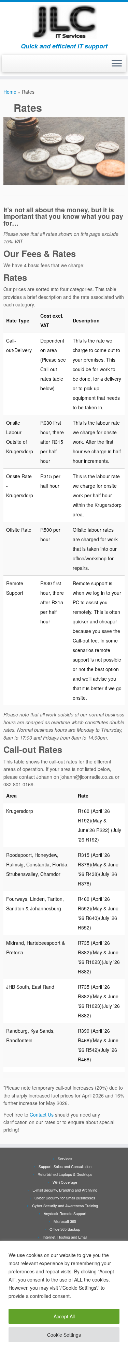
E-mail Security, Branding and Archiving (64, 1190)
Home (9, 91)
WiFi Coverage (65, 1182)
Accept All (64, 1316)
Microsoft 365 (65, 1221)
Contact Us (42, 1114)
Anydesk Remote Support (65, 1213)
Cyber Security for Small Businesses (64, 1197)
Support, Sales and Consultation (65, 1166)
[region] (64, 1294)
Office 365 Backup (64, 1229)
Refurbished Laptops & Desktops (65, 1174)
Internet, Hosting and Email (65, 1237)
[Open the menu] (117, 64)
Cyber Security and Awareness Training (65, 1205)
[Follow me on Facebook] (7, 65)
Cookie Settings (64, 1334)
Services (65, 1158)
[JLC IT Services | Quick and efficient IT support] (64, 22)
